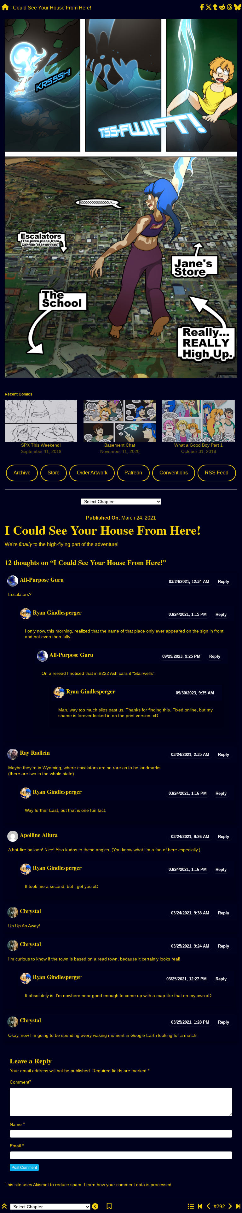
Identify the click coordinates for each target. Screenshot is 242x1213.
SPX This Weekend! (41, 445)
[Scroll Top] (5, 1206)
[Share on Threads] (229, 7)
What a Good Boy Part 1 (198, 445)
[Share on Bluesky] (237, 7)
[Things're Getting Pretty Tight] (208, 1206)
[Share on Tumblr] (215, 7)
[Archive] (190, 1206)
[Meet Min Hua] (200, 1206)
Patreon (133, 472)
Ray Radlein (35, 752)
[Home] (5, 7)
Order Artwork (92, 472)
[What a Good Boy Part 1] (198, 421)
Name (16, 1124)
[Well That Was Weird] (238, 1206)
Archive (22, 472)
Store (54, 472)
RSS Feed (216, 472)
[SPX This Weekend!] (41, 421)
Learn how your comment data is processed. (128, 1184)
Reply (223, 581)
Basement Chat (119, 445)
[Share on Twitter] (209, 7)
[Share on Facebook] (202, 7)
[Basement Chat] (120, 421)
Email (15, 1145)
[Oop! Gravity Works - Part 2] (229, 1206)
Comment (19, 1082)
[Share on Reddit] (222, 7)
